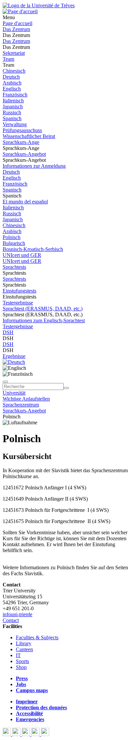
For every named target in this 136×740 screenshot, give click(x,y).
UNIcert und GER (22, 255)
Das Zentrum (16, 29)
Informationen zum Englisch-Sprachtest (44, 320)
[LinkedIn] (45, 734)
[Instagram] (36, 734)
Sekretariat (14, 53)
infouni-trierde (17, 614)
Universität (14, 393)
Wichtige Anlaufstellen (26, 399)
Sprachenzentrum (21, 404)
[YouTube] (26, 734)
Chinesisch (14, 71)
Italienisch (13, 100)
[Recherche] (66, 388)
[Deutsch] (14, 362)
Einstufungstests (19, 291)
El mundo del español (25, 201)
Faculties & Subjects (37, 637)
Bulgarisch (14, 243)
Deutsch (11, 77)
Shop (21, 667)
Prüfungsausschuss (22, 130)
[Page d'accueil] (20, 11)
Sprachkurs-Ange (21, 142)
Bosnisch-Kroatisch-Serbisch (33, 249)
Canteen (24, 649)
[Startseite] (39, 5)
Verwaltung (15, 124)
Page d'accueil (17, 23)
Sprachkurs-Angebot (24, 154)
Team (8, 59)
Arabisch (12, 83)
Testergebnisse (18, 302)
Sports (22, 661)
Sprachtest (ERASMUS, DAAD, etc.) (43, 308)
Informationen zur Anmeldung (34, 166)
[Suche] (5, 382)
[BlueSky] (17, 734)
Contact (11, 620)
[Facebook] (7, 734)
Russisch (12, 112)
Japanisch (13, 106)
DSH (8, 332)
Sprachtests (14, 267)
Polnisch (11, 237)
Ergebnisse (14, 356)
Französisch (15, 94)
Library (23, 643)
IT (18, 655)
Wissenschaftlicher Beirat (29, 136)
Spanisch (12, 118)
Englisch (12, 88)
